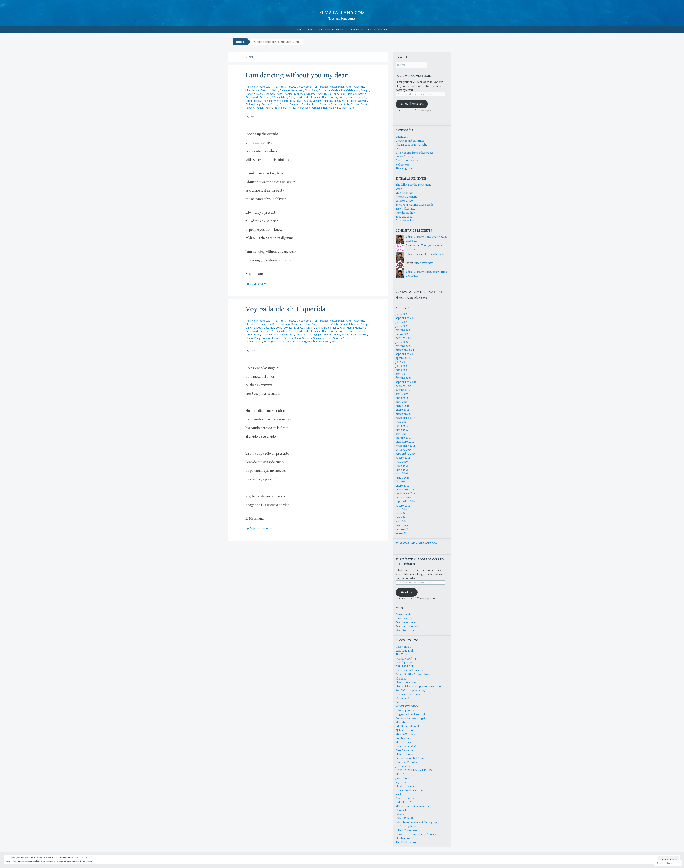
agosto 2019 (403, 390)
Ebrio (335, 93)
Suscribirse (406, 592)
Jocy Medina (403, 766)
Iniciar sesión (404, 618)
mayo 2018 (402, 398)
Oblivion (362, 100)
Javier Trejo (403, 778)
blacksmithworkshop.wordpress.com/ (418, 686)
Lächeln (361, 97)
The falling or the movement (413, 185)
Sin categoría (304, 86)
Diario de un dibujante (409, 670)
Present (283, 104)
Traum (268, 107)
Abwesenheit (337, 86)
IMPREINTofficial (406, 658)
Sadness (325, 104)
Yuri (398, 794)
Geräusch (265, 97)
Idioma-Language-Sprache (411, 144)
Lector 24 (401, 702)
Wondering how (405, 213)
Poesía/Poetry (287, 86)
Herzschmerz (329, 97)
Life (292, 100)
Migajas (317, 100)
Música (307, 100)
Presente (295, 104)
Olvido (249, 104)
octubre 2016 (404, 449)
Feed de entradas (406, 622)
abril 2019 (402, 394)
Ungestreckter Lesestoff (410, 714)
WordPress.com (405, 630)
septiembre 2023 (406, 318)
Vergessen (304, 107)
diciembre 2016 (405, 441)
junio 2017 (402, 426)
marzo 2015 (403, 525)
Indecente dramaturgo (409, 790)
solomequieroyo (406, 710)
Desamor (268, 93)
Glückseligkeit (279, 97)
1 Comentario (258, 283)
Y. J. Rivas (401, 782)
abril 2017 (402, 434)
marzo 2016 (403, 477)
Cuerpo (365, 90)
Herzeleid (315, 97)
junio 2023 (402, 326)
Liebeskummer (270, 100)
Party (257, 104)
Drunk (319, 93)
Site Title (401, 654)
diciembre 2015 (405, 489)
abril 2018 (402, 402)
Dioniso (288, 93)
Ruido (315, 104)
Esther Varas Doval (407, 830)
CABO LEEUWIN (405, 802)
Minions (327, 100)
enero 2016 (402, 485)
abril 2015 (402, 521)
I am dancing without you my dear (296, 75)
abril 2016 (402, 473)
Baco (275, 90)
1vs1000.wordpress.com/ (411, 690)
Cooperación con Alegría (411, 718)
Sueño (364, 104)
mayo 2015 (402, 517)
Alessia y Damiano (406, 196)
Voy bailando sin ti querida (285, 309)
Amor (349, 86)
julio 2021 (402, 362)
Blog (310, 29)
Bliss (307, 90)
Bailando (285, 90)
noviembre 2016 (405, 446)
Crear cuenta (403, 614)
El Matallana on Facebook (416, 543)
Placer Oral (402, 698)
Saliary (400, 814)
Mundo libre (403, 742)
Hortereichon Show (408, 694)
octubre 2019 (404, 386)
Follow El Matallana (412, 104)
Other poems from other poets (414, 152)
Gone (399, 188)
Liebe (257, 100)
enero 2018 (402, 410)
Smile (346, 104)
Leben (249, 100)
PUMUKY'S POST (406, 818)
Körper (342, 97)
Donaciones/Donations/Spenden (369, 29)
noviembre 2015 (405, 493)
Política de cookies (84, 861)
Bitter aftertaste (405, 208)
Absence (323, 86)
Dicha (279, 93)
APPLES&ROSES (405, 666)
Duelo (327, 93)
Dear (259, 93)
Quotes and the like (407, 160)
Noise (353, 100)
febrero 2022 (403, 346)
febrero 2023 (403, 330)
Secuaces (336, 104)
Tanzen (249, 107)
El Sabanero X (404, 838)
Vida (331, 107)
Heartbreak (302, 97)
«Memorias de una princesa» (413, 806)
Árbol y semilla (405, 220)
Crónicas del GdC (406, 746)
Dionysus (299, 93)
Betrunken (297, 90)
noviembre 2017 (405, 418)
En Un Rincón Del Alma (410, 758)
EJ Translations (405, 730)
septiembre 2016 (406, 454)
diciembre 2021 (405, 350)
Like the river (404, 193)
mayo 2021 (402, 370)
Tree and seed (404, 216)
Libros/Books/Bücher (331, 29)
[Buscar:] (411, 65)
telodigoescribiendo (408, 726)
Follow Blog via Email (413, 76)
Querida (306, 104)
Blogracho (402, 810)
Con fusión (402, 738)
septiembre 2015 (406, 501)
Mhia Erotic (403, 774)
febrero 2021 (403, 378)
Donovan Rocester (407, 762)
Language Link (404, 650)
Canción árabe (404, 200)
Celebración (338, 90)
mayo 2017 (402, 430)
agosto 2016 (403, 457)
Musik (345, 100)
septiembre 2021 (406, 354)
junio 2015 (402, 513)
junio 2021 (402, 366)
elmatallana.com (342, 13)
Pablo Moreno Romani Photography (418, 822)
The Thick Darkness (407, 842)
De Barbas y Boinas (407, 826)
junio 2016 (402, 465)
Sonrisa (355, 104)
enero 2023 (402, 334)
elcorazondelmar (406, 682)
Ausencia (359, 86)
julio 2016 (402, 461)
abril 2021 (402, 374)
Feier (342, 93)
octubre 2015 (404, 497)
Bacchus (266, 90)
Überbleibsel (252, 90)
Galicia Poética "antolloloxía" (414, 674)
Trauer (259, 107)
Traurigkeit (280, 107)
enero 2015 (402, 533)
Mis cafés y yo (404, 722)
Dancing (250, 93)
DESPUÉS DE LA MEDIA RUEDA (414, 770)
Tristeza (292, 107)
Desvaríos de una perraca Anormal (416, 834)
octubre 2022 (404, 338)
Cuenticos (402, 136)
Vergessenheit (319, 107)
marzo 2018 (403, 406)
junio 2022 (402, 342)
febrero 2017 (403, 438)
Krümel (352, 97)
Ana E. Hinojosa (405, 798)
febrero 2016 (403, 481)
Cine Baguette (404, 750)
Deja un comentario (261, 528)
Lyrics (399, 148)
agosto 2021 (403, 358)
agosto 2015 (403, 505)
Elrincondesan (404, 754)
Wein (344, 107)
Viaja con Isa (403, 647)
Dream (310, 93)
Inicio (299, 29)
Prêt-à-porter (404, 662)
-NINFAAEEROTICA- (407, 706)
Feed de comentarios (408, 626)
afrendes (401, 678)
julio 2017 (402, 421)
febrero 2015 (403, 529)
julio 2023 (402, 322)
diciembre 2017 (405, 414)
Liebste (284, 100)
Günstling (360, 93)
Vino (337, 107)
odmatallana (413, 237)
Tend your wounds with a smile (415, 204)
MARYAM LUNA (405, 734)
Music (336, 100)
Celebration (352, 90)
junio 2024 (402, 314)
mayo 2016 (402, 469)
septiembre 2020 (406, 382)
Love (298, 100)
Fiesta (350, 93)
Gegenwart (251, 97)
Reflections (403, 164)
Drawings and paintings (410, 141)
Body (314, 90)
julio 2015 (402, 509)
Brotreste (324, 90)
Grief (291, 97)
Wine (351, 107)
